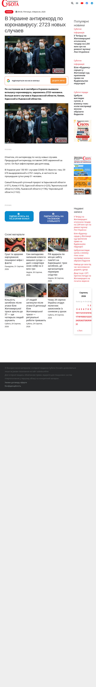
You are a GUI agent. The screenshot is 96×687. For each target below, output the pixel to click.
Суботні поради (81, 92)
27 (83, 320)
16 (90, 313)
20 (83, 316)
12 (81, 313)
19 (81, 316)
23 (90, 316)
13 (83, 313)
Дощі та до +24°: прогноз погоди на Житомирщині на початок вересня (82, 277)
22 (88, 316)
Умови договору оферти (16, 382)
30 (90, 320)
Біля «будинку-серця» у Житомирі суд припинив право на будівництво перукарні (82, 75)
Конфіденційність (13, 386)
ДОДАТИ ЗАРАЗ (58, 81)
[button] (72, 3)
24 (77, 320)
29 (88, 320)
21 (86, 316)
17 (77, 316)
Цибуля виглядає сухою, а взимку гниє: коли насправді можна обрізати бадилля (82, 105)
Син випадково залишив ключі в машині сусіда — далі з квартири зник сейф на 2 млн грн (36, 261)
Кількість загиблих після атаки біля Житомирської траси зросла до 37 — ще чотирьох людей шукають (14, 310)
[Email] (77, 3)
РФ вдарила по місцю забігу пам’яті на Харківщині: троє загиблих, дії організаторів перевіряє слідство (57, 264)
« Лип (79, 330)
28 (86, 320)
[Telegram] (92, 3)
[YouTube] (82, 3)
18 (79, 316)
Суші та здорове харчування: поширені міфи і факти (14, 258)
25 (79, 320)
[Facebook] (87, 3)
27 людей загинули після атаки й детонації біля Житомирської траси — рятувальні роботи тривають (36, 310)
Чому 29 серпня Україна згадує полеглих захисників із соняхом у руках (57, 305)
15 (88, 313)
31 (77, 324)
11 (79, 313)
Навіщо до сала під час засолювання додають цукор (82, 267)
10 (77, 313)
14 (86, 313)
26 (81, 320)
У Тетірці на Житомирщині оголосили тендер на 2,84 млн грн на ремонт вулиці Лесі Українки (82, 43)
